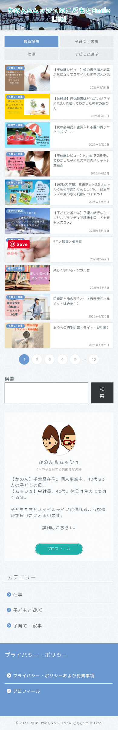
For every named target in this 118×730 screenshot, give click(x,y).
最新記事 (31, 41)
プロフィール (59, 548)
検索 (9, 379)
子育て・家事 (86, 41)
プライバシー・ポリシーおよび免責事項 (54, 675)
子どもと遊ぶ (86, 54)
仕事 (31, 54)
